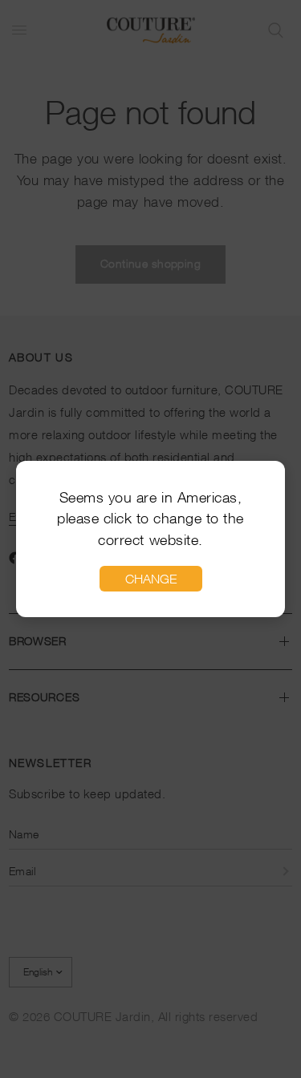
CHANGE (151, 579)
